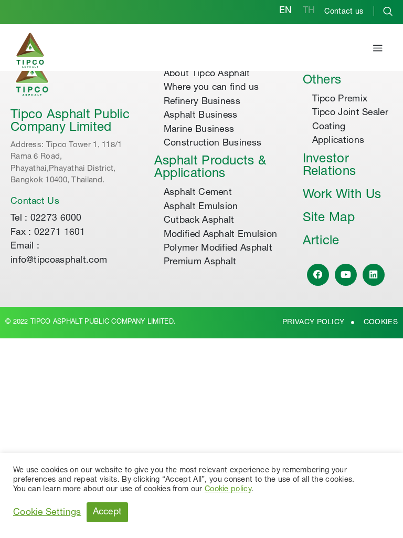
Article (321, 241)
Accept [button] (107, 512)
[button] (377, 49)
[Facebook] (318, 275)
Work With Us (342, 195)
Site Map (329, 218)
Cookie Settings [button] (47, 513)
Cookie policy (228, 489)
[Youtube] (346, 275)
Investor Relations (329, 166)
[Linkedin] (374, 275)
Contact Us (34, 201)
